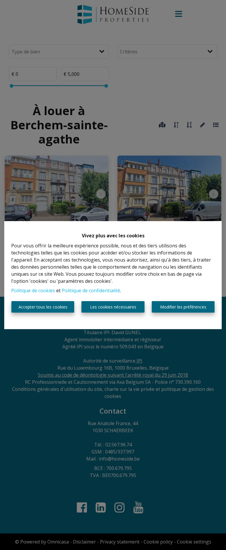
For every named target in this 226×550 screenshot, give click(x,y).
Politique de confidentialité (91, 290)
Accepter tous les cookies (43, 307)
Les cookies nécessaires (113, 307)
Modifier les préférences (183, 307)
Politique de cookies (33, 290)
